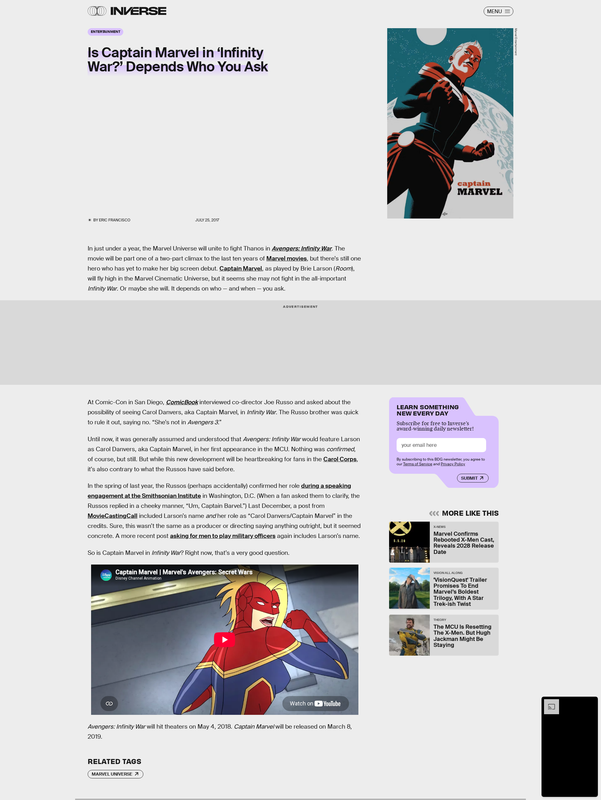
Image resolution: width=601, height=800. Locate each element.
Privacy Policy (453, 464)
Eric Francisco (114, 220)
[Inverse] (138, 11)
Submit (469, 478)
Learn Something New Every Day (428, 409)
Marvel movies (286, 258)
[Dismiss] (591, 702)
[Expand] (548, 702)
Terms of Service (417, 464)
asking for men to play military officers (222, 536)
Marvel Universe (112, 774)
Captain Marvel (240, 268)
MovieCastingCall (112, 516)
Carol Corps (340, 459)
